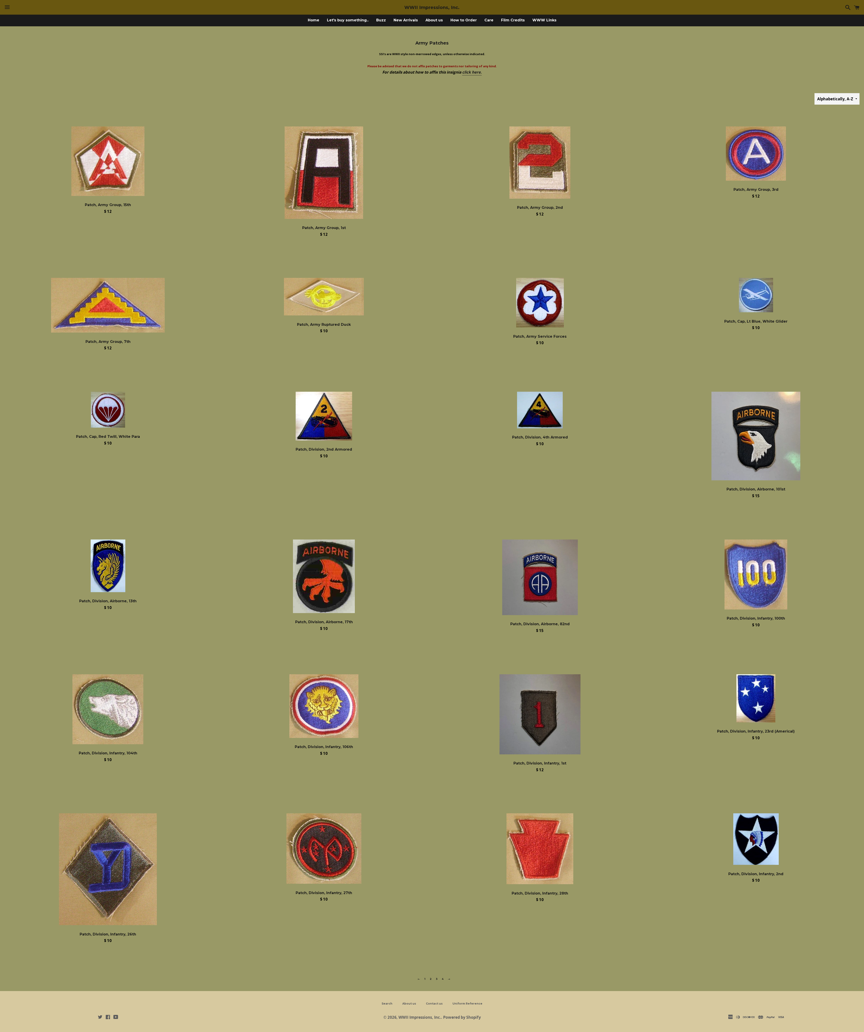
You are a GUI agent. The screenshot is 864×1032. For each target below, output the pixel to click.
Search (387, 1003)
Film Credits (513, 20)
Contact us (434, 1003)
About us (434, 20)
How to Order (463, 20)
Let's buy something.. (348, 20)
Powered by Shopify (462, 1017)
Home (313, 20)
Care (488, 20)
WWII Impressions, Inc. (431, 7)
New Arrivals (406, 20)
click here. (472, 72)
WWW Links (544, 20)
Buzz (381, 20)
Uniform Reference (467, 1003)
